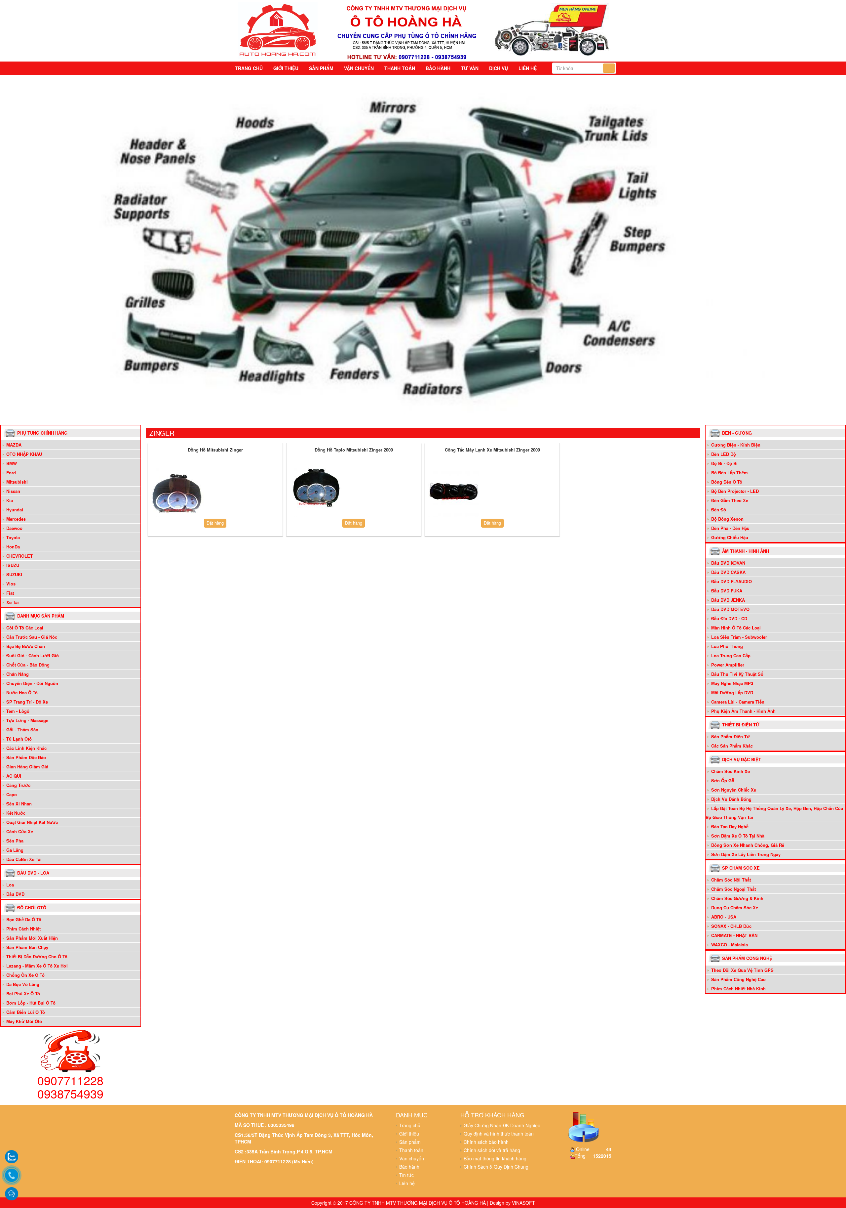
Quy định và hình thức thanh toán (499, 1133)
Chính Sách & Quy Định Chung (496, 1166)
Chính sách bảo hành (486, 1142)
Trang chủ (249, 68)
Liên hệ (528, 68)
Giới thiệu (285, 68)
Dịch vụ (498, 68)
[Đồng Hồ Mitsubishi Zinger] (177, 491)
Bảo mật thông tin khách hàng (495, 1158)
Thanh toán (399, 68)
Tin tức (406, 1175)
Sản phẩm (321, 68)
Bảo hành (438, 68)
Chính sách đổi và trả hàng (492, 1150)
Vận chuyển (359, 68)
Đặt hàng (215, 523)
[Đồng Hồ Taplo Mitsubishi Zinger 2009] (315, 491)
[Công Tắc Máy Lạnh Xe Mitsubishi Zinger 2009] (454, 491)
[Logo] (278, 29)
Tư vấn (470, 68)
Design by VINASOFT (512, 1202)
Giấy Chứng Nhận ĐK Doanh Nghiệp (502, 1125)
